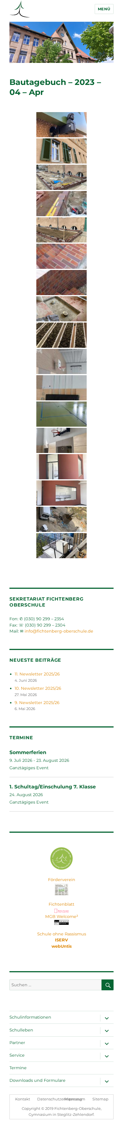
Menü (104, 9)
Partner (17, 1042)
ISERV (61, 940)
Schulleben (21, 1030)
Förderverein (61, 879)
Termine (18, 1067)
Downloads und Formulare (37, 1080)
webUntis (61, 946)
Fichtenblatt (61, 904)
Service (17, 1055)
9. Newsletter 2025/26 (37, 702)
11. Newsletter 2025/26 (37, 674)
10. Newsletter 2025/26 (38, 688)
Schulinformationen (30, 1017)
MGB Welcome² (61, 916)
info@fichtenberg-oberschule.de (59, 631)
